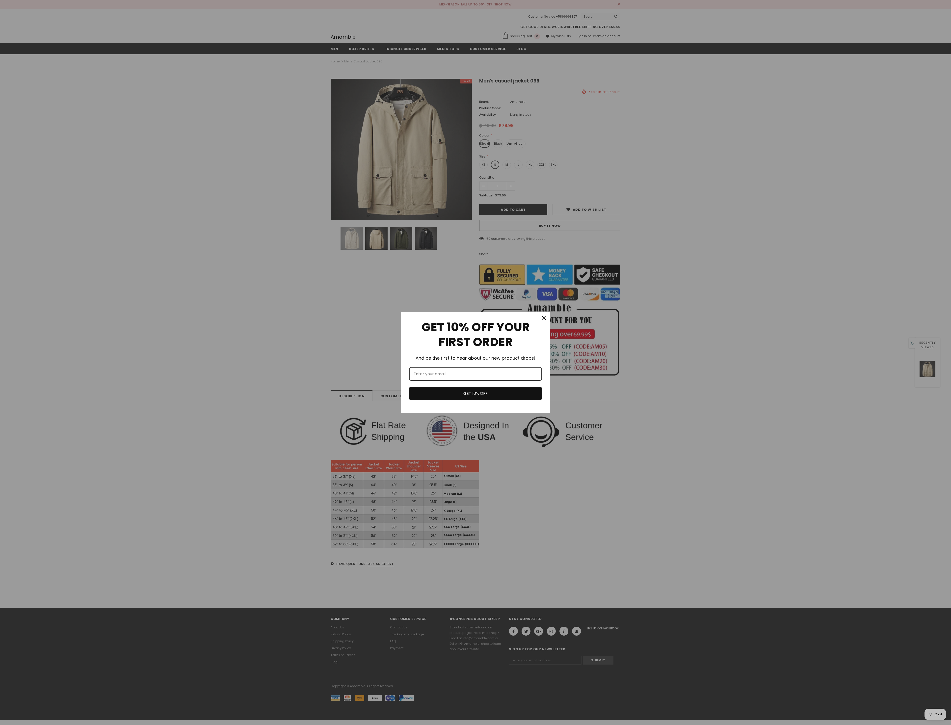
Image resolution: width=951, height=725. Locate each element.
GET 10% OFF (475, 393)
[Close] (544, 318)
